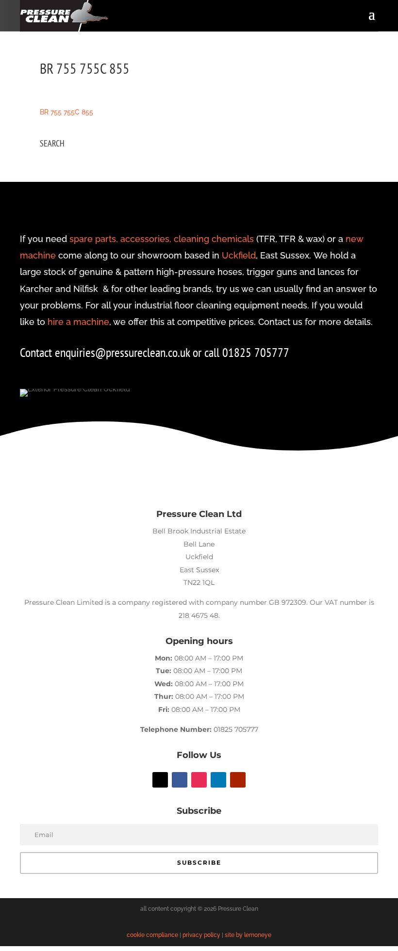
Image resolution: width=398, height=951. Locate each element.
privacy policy (201, 935)
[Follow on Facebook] (179, 780)
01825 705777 (236, 729)
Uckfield (239, 255)
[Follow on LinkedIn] (218, 780)
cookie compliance (152, 935)
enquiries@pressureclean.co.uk (124, 352)
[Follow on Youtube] (238, 780)
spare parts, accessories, (120, 239)
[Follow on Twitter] (160, 780)
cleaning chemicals (214, 239)
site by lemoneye (248, 935)
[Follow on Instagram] (199, 780)
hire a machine (78, 322)
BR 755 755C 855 (66, 112)
